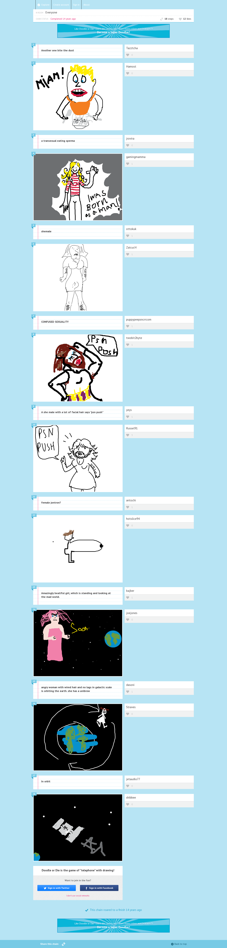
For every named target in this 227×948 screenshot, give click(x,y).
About (86, 4)
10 (34, 424)
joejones (131, 613)
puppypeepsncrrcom (138, 319)
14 (34, 609)
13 (34, 587)
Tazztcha (132, 48)
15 (34, 681)
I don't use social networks (77, 895)
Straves (131, 707)
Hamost (131, 66)
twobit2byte (134, 338)
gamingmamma (135, 157)
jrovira (130, 138)
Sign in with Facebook (100, 887)
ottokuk (131, 229)
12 (34, 515)
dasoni (130, 685)
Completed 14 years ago (63, 18)
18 (34, 794)
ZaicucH (131, 247)
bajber (130, 591)
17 (34, 775)
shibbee (131, 797)
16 (34, 703)
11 (34, 496)
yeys (129, 410)
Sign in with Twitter (58, 887)
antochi (131, 500)
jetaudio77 (133, 779)
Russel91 (132, 428)
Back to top (180, 943)
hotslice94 (133, 519)
